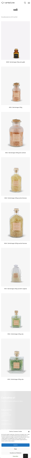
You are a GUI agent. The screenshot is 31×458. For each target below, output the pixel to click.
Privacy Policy (15, 456)
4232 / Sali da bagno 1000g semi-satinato (15, 152)
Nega (15, 449)
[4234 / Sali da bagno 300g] (15, 86)
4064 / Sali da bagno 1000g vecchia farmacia (15, 243)
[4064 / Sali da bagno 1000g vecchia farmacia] (15, 222)
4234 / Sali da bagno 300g (15, 107)
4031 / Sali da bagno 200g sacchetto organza (15, 288)
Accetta (15, 445)
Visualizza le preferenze (15, 453)
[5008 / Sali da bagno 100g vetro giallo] (15, 40)
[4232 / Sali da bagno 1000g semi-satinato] (15, 131)
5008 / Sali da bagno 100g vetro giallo (15, 62)
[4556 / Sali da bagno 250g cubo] (15, 312)
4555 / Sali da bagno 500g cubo (15, 379)
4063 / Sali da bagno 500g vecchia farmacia (15, 198)
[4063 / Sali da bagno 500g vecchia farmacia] (15, 176)
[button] (29, 431)
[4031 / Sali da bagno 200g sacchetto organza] (15, 267)
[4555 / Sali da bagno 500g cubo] (15, 358)
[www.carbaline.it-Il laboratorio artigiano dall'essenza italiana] (8, 2)
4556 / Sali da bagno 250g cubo (15, 334)
